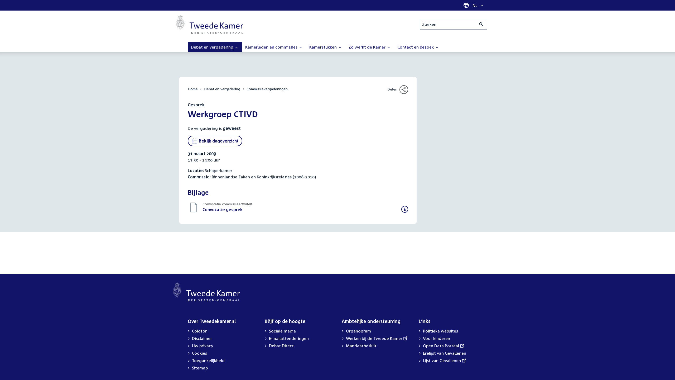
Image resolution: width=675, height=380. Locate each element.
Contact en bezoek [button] (416, 47)
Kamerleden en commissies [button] (271, 47)
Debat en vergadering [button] (212, 47)
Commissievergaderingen (267, 89)
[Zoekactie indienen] (481, 24)
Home (193, 89)
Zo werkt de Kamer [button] (368, 47)
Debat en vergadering (222, 89)
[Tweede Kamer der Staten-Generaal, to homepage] (209, 24)
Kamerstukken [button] (323, 47)
